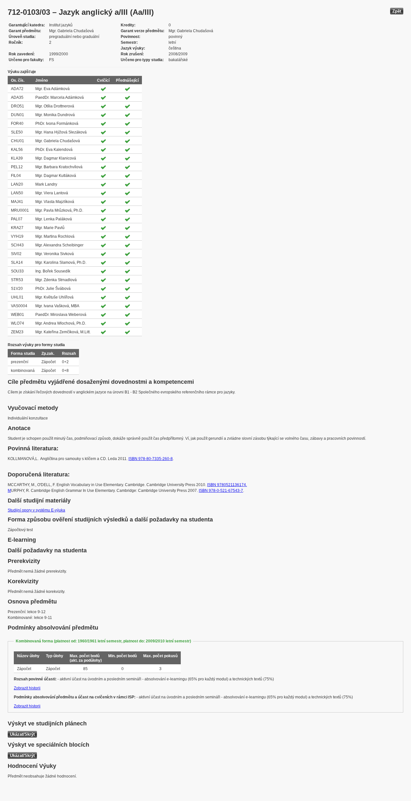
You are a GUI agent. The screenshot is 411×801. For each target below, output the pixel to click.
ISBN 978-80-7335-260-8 (150, 458)
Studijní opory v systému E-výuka (36, 510)
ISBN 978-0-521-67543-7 (221, 490)
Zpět (396, 11)
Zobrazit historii (27, 688)
